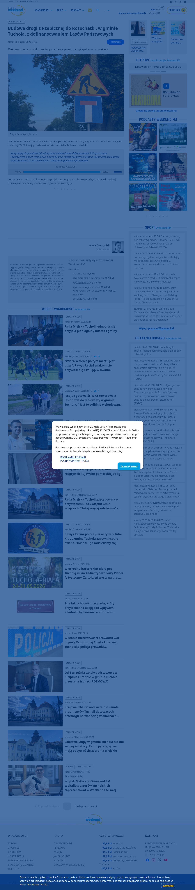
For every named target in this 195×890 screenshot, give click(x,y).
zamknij (168, 885)
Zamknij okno (129, 466)
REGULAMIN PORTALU (73, 457)
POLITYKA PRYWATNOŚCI (74, 460)
